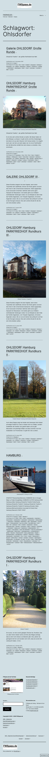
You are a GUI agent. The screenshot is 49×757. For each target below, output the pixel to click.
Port (22, 536)
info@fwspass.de (33, 710)
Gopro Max (25, 156)
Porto (25, 536)
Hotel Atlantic (15, 529)
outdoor (25, 160)
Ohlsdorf (29, 66)
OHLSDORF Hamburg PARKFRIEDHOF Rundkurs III (23, 231)
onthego (20, 160)
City (17, 64)
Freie (23, 64)
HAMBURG (13, 455)
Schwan (20, 537)
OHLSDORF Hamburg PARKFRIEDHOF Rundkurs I (23, 561)
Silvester (31, 537)
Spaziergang (17, 68)
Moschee (13, 532)
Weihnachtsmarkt (28, 542)
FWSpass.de (7, 15)
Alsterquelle (24, 519)
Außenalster (17, 521)
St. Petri (28, 539)
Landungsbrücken (26, 531)
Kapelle (17, 66)
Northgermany (18, 534)
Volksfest (17, 542)
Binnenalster (34, 521)
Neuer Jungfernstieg (28, 532)
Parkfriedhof (10, 68)
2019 (20, 518)
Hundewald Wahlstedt (31, 681)
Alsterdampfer (30, 518)
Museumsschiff (19, 532)
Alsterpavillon (17, 519)
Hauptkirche (24, 528)
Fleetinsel (15, 524)
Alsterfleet (37, 518)
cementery (18, 155)
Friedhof (27, 64)
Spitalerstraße (9, 539)
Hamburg (39, 64)
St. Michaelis (17, 539)
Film (29, 155)
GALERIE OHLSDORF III (22, 176)
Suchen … (5, 700)
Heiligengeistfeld (32, 528)
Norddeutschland (10, 534)
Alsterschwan (31, 519)
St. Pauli (23, 539)
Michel (7, 532)
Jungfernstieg (10, 531)
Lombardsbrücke (35, 531)
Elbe (7, 524)
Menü (41, 15)
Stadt (15, 63)
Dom (38, 523)
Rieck (36, 160)
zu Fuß (11, 69)
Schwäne (26, 537)
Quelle (29, 536)
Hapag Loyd (17, 528)
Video (35, 161)
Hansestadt (8, 66)
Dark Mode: (43, 755)
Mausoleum (22, 66)
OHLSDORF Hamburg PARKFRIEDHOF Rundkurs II (23, 351)
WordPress (16, 751)
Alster (24, 518)
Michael (31, 158)
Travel (27, 68)
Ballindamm (23, 521)
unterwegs (32, 68)
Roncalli (8, 537)
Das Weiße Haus (32, 523)
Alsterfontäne (9, 519)
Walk (7, 69)
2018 (17, 518)
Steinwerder (15, 540)
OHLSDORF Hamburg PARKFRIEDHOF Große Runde (21, 86)
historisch (8, 529)
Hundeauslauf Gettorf (31, 686)
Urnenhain (38, 68)
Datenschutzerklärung (8, 723)
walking (8, 163)
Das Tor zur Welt (23, 523)
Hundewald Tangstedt (31, 683)
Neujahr (36, 532)
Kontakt (5, 727)
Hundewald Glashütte (31, 679)
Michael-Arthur (38, 158)
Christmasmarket (14, 523)
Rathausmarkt (36, 536)
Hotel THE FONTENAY (25, 529)
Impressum (6, 725)
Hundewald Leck (30, 688)
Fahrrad (15, 516)
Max (28, 158)
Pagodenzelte (9, 536)
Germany (18, 526)
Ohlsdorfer (34, 66)
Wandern (16, 437)
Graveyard (33, 64)
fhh (19, 64)
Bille (29, 521)
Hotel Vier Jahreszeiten (36, 529)
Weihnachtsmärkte (37, 542)
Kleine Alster (17, 531)
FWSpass (8, 156)
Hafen (28, 526)
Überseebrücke (27, 540)
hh (13, 66)
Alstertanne (10, 521)
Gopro (20, 156)
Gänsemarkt (29, 524)
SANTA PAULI (14, 537)
